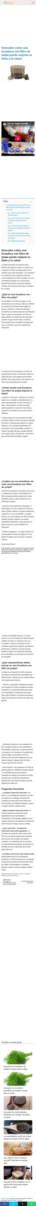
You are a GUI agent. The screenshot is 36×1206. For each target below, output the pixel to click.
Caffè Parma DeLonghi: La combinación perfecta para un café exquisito (9, 882)
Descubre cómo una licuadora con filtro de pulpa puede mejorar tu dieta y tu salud (18, 207)
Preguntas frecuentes (18, 241)
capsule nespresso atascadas (27, 881)
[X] (22, 1204)
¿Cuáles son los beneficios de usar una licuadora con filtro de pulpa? (19, 228)
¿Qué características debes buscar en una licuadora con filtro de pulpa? (19, 236)
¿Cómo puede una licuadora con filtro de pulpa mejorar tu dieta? (19, 220)
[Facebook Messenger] (13, 1204)
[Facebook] (4, 1204)
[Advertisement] (18, 26)
